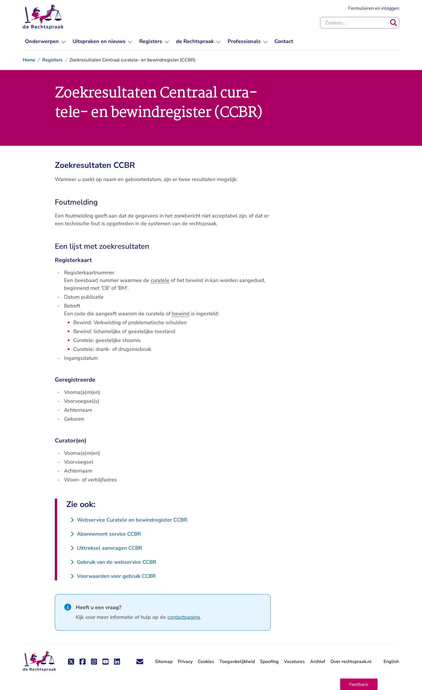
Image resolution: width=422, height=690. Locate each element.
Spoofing (269, 661)
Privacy (185, 661)
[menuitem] (45, 41)
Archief (317, 661)
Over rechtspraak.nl (350, 661)
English (391, 661)
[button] (359, 684)
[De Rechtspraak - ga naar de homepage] (43, 17)
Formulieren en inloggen (373, 8)
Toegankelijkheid (237, 661)
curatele (160, 280)
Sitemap (164, 661)
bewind (180, 313)
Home (29, 60)
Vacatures (294, 661)
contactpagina (183, 617)
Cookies (206, 661)
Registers (52, 60)
